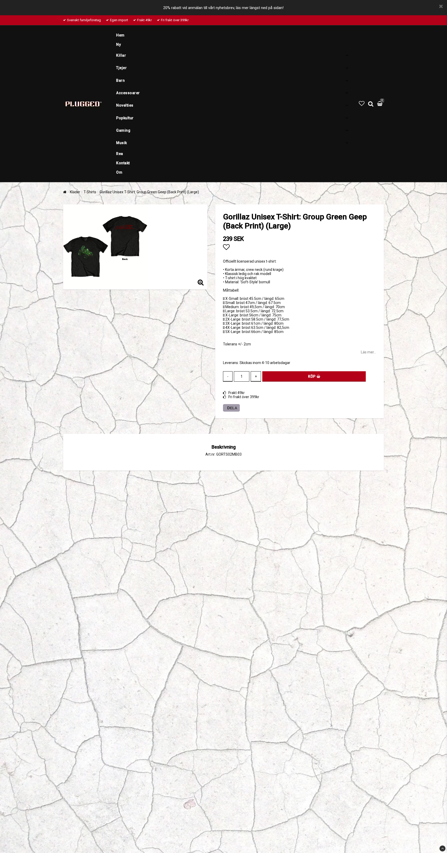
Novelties (124, 105)
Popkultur (125, 118)
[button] (361, 103)
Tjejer (121, 68)
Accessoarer (128, 93)
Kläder (75, 192)
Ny (118, 44)
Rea (119, 154)
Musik (121, 143)
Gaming (123, 130)
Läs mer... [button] (368, 352)
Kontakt (123, 163)
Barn (120, 80)
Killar (121, 55)
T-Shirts (90, 192)
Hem (120, 35)
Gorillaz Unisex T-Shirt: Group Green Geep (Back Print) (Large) (149, 192)
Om (119, 172)
